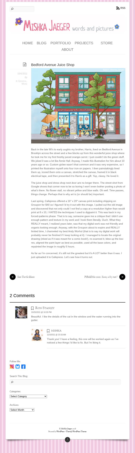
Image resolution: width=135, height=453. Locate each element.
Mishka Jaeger (66, 429)
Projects (84, 43)
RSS (122, 7)
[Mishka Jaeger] (67, 30)
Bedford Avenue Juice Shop (52, 65)
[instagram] (12, 366)
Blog (42, 43)
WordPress (60, 431)
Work (24, 84)
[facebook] (23, 366)
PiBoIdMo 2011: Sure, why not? (103, 277)
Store (107, 43)
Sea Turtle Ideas (23, 277)
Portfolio (60, 43)
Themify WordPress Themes (76, 431)
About (67, 49)
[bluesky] (17, 366)
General (22, 81)
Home (27, 43)
